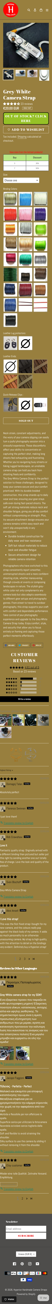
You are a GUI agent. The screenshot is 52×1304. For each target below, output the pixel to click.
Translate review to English (18, 823)
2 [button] (20, 959)
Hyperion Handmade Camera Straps (30, 1289)
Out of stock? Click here (26, 118)
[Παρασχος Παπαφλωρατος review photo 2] (23, 1053)
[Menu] (47, 9)
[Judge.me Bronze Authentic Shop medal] (16, 753)
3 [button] (24, 959)
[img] (8, 779)
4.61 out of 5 (32, 667)
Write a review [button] (24, 699)
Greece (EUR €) (25, 1254)
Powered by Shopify (26, 1294)
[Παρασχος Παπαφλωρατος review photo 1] (7, 1053)
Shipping (22, 136)
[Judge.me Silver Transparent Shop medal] (30, 753)
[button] (12, 104)
